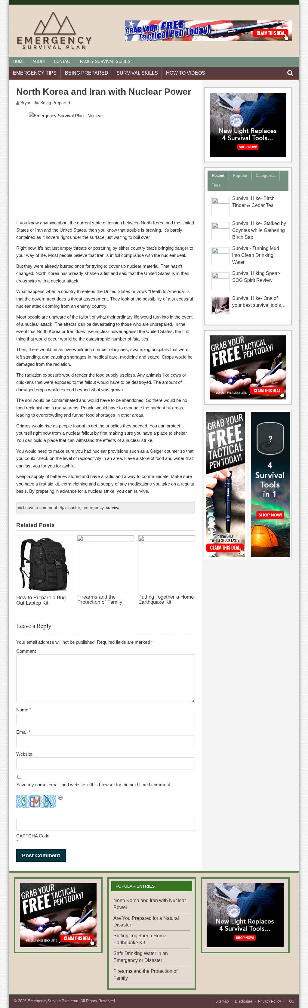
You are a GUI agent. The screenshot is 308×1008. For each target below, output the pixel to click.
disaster (72, 507)
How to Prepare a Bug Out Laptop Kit (41, 600)
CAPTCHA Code (32, 836)
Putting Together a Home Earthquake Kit (166, 599)
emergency (92, 507)
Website (24, 754)
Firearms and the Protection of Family (99, 599)
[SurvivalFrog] (248, 125)
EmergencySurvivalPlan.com (53, 1001)
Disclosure (243, 1001)
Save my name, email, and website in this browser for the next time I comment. (93, 784)
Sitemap (222, 1001)
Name (23, 709)
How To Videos (185, 73)
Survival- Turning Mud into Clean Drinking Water (255, 255)
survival (113, 507)
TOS (290, 1001)
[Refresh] (60, 798)
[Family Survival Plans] (248, 367)
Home (19, 61)
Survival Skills (137, 73)
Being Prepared (86, 73)
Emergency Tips (35, 73)
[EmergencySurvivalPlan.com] (54, 49)
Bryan (26, 102)
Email (23, 732)
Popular (240, 175)
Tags (216, 185)
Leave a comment (40, 507)
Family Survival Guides (105, 61)
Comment (26, 651)
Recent (218, 175)
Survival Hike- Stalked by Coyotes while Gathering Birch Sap (259, 230)
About (39, 61)
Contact (63, 61)
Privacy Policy (269, 1001)
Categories (266, 175)
